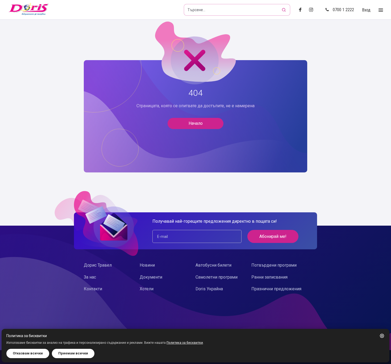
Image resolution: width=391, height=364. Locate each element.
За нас (90, 277)
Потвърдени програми (274, 265)
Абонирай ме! (272, 236)
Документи (151, 277)
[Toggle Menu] (380, 10)
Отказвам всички (28, 353)
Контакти (93, 288)
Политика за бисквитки (185, 343)
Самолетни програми (217, 277)
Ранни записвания (269, 277)
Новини (147, 265)
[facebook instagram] (313, 10)
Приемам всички (73, 353)
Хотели (146, 288)
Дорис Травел (98, 265)
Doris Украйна (209, 288)
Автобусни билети (213, 265)
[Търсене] (284, 10)
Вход (366, 10)
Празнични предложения (276, 288)
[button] (382, 335)
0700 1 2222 (343, 9)
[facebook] (301, 10)
